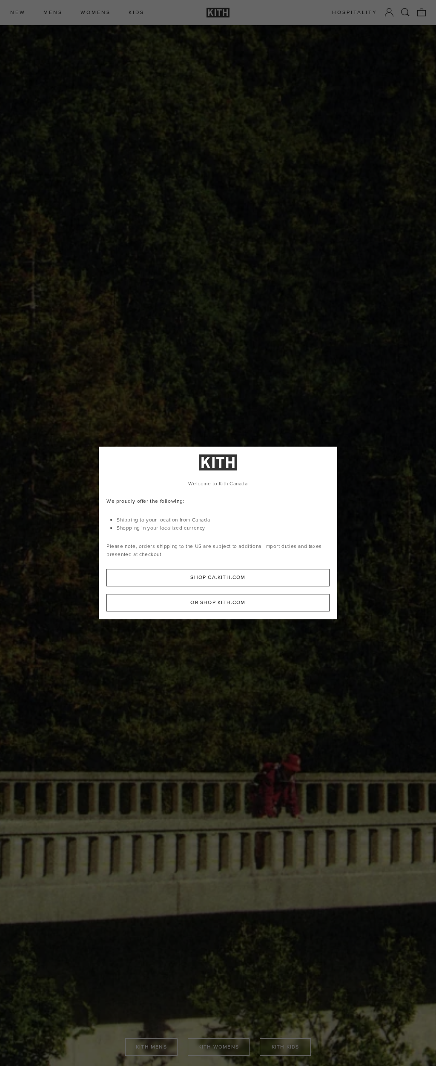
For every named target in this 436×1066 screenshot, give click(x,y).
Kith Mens (151, 1047)
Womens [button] (95, 12)
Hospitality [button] (354, 12)
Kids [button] (136, 12)
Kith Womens (218, 1047)
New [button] (18, 12)
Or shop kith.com (217, 603)
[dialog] (218, 533)
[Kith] (218, 12)
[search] (405, 12)
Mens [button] (53, 12)
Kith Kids (285, 1047)
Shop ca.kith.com (217, 578)
